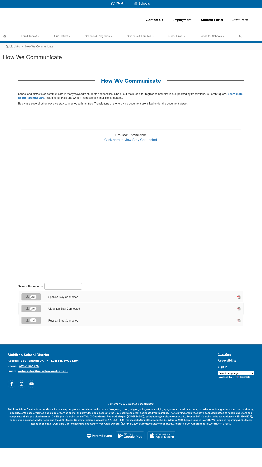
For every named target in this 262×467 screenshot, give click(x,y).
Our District (61, 36)
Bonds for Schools (211, 36)
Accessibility (227, 360)
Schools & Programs (97, 36)
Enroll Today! (29, 36)
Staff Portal (240, 20)
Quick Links (175, 36)
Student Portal (212, 20)
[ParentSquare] (99, 436)
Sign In (222, 367)
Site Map (224, 354)
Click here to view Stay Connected (130, 139)
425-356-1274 (29, 366)
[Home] (4, 36)
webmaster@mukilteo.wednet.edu (43, 371)
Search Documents (30, 286)
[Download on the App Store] (161, 435)
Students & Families (139, 36)
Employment (182, 20)
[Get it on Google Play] (130, 435)
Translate (245, 377)
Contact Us (154, 20)
